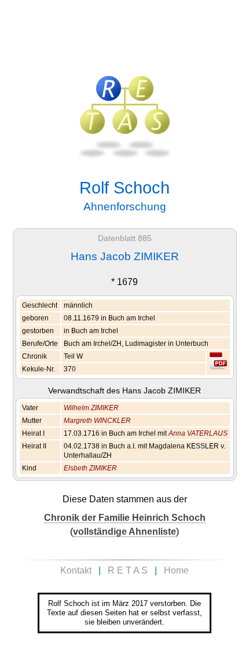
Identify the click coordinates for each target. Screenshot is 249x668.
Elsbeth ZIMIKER (90, 468)
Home (176, 570)
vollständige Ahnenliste (124, 531)
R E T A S (128, 570)
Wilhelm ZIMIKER (91, 408)
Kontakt (75, 570)
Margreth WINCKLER (97, 421)
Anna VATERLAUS (198, 433)
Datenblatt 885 (125, 238)
